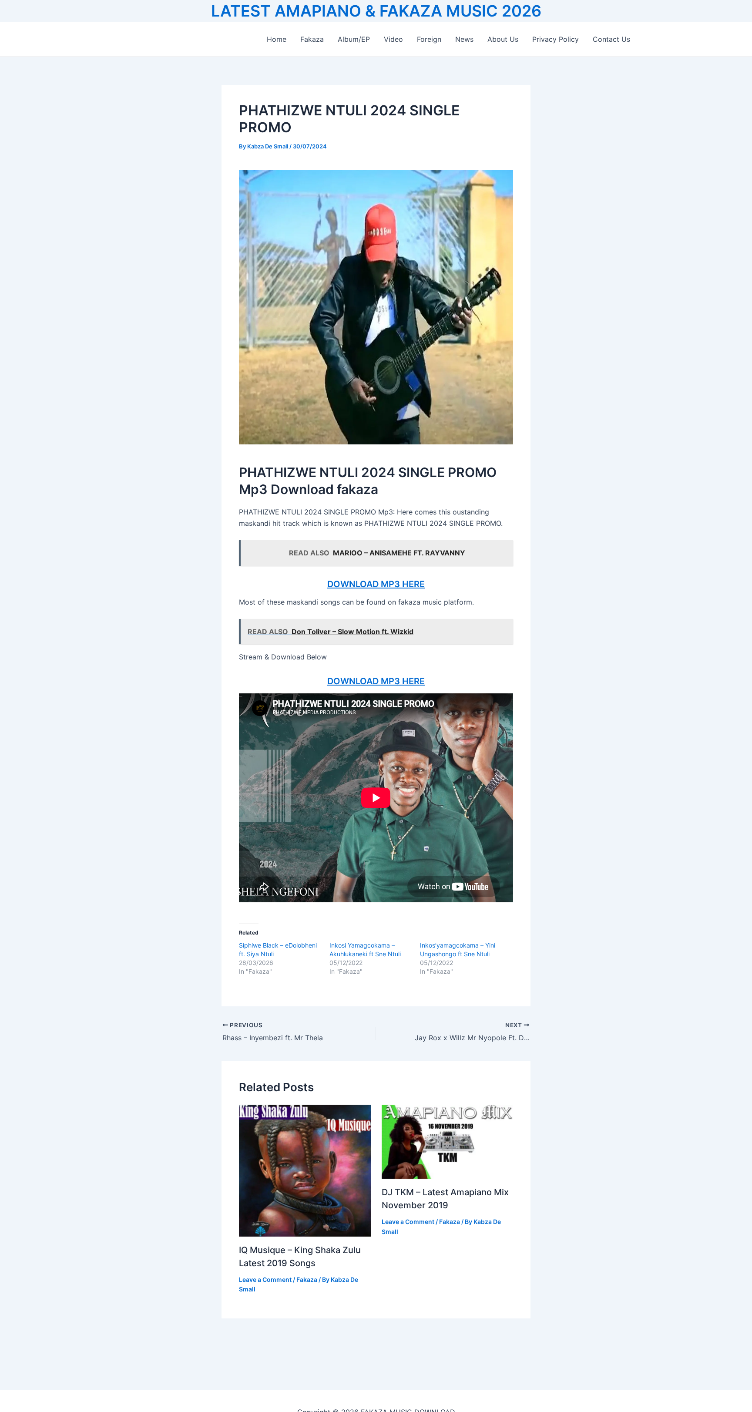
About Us (502, 39)
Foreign (429, 39)
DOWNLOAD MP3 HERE (376, 584)
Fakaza (312, 39)
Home (276, 39)
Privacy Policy (555, 39)
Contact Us (611, 39)
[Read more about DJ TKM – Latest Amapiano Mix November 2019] (448, 1141)
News (464, 39)
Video (393, 39)
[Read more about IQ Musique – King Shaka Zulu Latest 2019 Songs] (305, 1170)
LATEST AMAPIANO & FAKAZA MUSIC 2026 (376, 10)
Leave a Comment (265, 1279)
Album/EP (354, 39)
